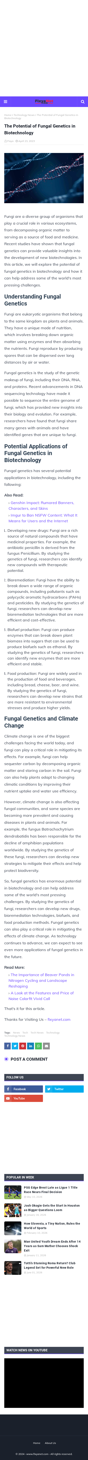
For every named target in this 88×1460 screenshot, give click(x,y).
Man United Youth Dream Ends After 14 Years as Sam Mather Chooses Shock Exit (52, 1246)
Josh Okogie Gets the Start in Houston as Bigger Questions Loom (52, 1208)
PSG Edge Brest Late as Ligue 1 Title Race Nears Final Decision (51, 1190)
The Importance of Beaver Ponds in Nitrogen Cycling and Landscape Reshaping (41, 980)
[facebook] (23, 1089)
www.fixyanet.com (37, 1454)
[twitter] (64, 1089)
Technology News (24, 115)
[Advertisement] (44, 48)
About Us (50, 1443)
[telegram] (64, 1098)
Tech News (37, 1032)
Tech (25, 1032)
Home (8, 115)
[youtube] (23, 1098)
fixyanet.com (59, 1019)
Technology (53, 1032)
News (16, 1032)
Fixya (10, 141)
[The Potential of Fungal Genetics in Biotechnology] (44, 179)
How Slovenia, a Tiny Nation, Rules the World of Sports (52, 1226)
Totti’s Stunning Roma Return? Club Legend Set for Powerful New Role (49, 1265)
